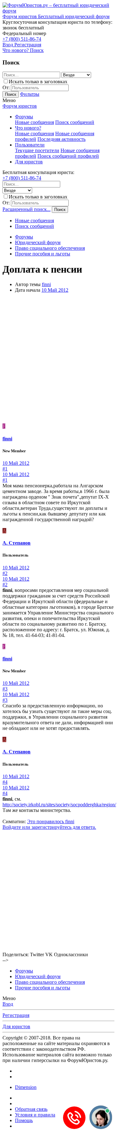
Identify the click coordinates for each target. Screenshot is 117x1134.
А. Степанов (16, 543)
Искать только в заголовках (38, 81)
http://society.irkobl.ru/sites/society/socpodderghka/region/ (59, 804)
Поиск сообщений (74, 122)
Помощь (24, 1120)
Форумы (24, 116)
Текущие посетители (37, 150)
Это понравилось (50, 821)
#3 (4, 688)
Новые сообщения (34, 122)
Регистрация (15, 1015)
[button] (9, 100)
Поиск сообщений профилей (68, 156)
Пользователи (30, 144)
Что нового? (28, 128)
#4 (4, 782)
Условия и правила (35, 1114)
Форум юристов (19, 106)
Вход (7, 1004)
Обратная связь (31, 1109)
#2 (4, 573)
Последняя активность (61, 139)
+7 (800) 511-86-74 (21, 39)
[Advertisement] (58, 359)
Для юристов (29, 161)
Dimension (26, 1087)
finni (46, 284)
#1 (4, 468)
